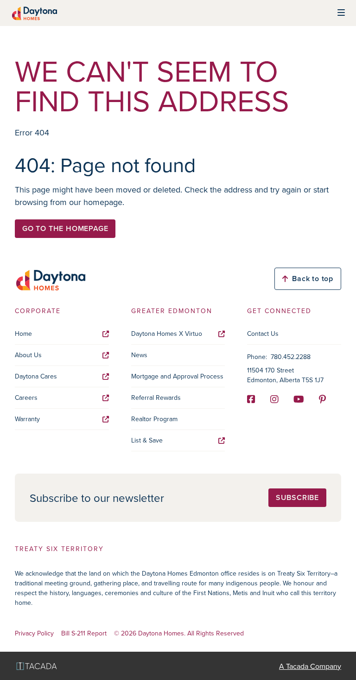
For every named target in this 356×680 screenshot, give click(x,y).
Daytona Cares (36, 376)
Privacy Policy (34, 633)
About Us (28, 354)
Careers (26, 397)
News (139, 354)
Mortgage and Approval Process (177, 376)
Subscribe (297, 497)
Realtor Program (154, 418)
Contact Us (263, 333)
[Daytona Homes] (34, 13)
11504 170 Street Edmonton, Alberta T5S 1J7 (285, 375)
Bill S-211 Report (84, 633)
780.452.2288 (291, 356)
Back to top (312, 278)
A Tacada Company (310, 666)
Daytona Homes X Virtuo (166, 333)
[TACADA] (36, 666)
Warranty (27, 418)
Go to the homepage (65, 228)
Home (23, 333)
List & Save (147, 440)
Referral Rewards (156, 397)
